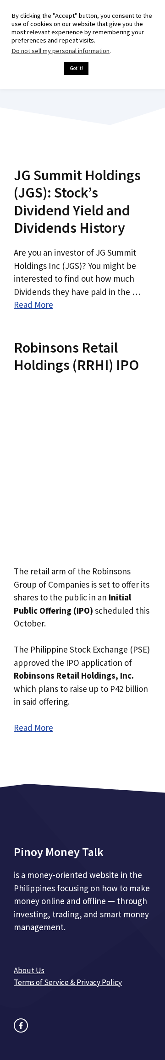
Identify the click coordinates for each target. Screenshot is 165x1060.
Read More (33, 304)
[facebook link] (21, 1025)
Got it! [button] (76, 68)
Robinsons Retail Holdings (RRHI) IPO (76, 356)
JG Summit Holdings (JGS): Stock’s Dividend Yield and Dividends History (77, 201)
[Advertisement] (82, 466)
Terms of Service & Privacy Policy (68, 982)
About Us (29, 970)
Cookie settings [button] (35, 68)
